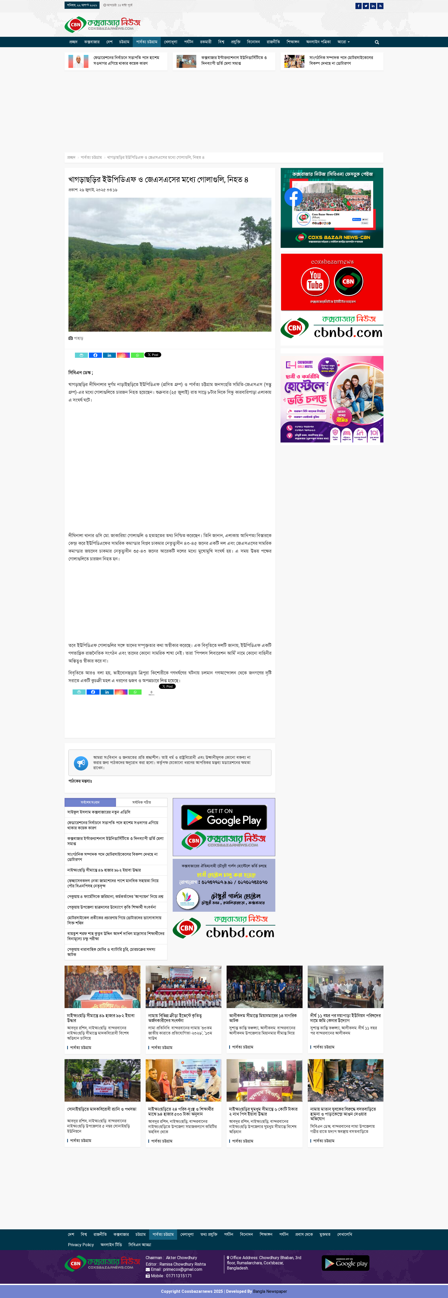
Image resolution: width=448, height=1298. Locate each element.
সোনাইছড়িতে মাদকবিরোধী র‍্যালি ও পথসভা (101, 1109)
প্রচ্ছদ (73, 41)
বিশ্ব (221, 41)
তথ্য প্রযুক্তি (208, 1234)
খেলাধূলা (170, 41)
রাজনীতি (273, 41)
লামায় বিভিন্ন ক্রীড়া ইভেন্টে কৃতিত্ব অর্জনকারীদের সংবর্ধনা (175, 1018)
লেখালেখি (344, 1234)
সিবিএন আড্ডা (140, 1244)
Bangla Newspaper (270, 1291)
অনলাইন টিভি (111, 1244)
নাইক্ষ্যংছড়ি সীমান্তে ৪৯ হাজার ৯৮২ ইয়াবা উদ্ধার (104, 870)
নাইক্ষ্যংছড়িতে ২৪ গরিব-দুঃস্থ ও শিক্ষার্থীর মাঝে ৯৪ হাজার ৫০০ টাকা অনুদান (180, 1112)
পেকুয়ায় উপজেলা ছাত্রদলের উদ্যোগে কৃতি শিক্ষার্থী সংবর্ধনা (111, 907)
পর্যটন (188, 41)
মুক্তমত (325, 1234)
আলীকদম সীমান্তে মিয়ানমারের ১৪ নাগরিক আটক (263, 1018)
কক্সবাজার (92, 41)
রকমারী (206, 41)
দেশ (109, 41)
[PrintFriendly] (81, 355)
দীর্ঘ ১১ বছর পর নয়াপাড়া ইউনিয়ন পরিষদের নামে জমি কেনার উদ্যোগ (345, 1018)
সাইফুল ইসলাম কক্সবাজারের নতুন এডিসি (98, 812)
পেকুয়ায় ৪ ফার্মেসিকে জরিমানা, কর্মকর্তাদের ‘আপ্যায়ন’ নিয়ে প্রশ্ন (115, 896)
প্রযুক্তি (235, 41)
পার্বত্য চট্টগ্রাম (146, 41)
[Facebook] (95, 355)
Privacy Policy (81, 1244)
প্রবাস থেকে (304, 1234)
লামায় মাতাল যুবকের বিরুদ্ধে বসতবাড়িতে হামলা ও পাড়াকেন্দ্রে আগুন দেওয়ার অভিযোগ (343, 1114)
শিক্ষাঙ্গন (293, 41)
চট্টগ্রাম (124, 41)
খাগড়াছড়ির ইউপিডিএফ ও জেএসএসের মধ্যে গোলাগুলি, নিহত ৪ (158, 179)
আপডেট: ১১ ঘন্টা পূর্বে (119, 5)
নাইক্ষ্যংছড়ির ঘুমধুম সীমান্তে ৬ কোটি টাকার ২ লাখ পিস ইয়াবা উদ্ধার (263, 1112)
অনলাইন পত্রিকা (318, 41)
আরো (342, 41)
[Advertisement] (155, 114)
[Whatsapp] (137, 355)
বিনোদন (253, 41)
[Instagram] (123, 355)
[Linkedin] (109, 355)
